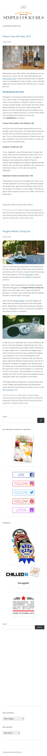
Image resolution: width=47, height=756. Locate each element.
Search (5, 416)
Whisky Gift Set (24, 400)
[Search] (40, 420)
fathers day (30, 213)
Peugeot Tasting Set (9, 398)
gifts (20, 210)
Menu (23, 7)
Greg (31, 218)
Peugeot (36, 395)
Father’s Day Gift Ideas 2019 (17, 36)
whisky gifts (33, 400)
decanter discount (8, 213)
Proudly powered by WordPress (12, 752)
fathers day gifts (12, 215)
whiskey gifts (13, 218)
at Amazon (10, 390)
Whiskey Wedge (18, 301)
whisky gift (15, 400)
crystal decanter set (35, 210)
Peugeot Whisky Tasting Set (16, 231)
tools (23, 395)
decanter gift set (20, 213)
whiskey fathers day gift (25, 215)
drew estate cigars (9, 79)
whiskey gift (38, 398)
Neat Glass (29, 274)
